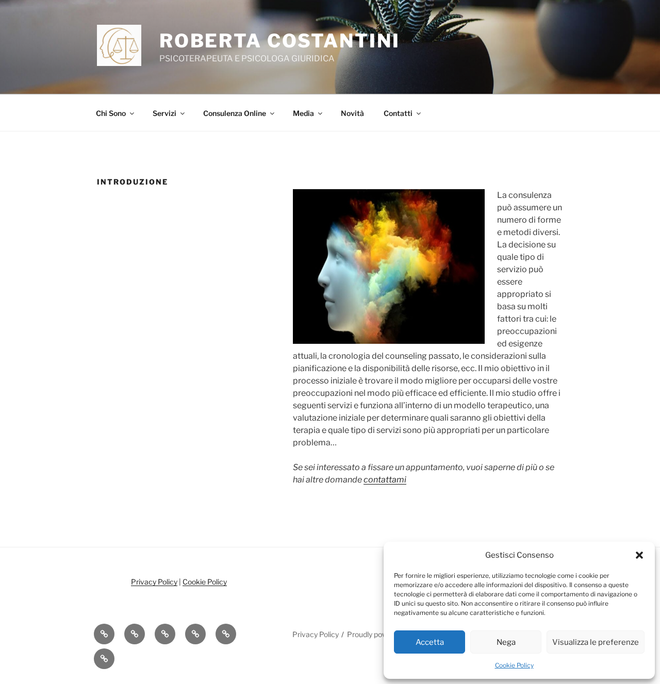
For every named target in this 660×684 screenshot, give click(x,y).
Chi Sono (111, 113)
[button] (639, 555)
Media (303, 113)
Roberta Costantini (279, 40)
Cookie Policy (514, 665)
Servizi (164, 113)
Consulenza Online (234, 113)
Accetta (430, 642)
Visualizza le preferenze (595, 642)
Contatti (398, 113)
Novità (352, 113)
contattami (385, 480)
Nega (506, 642)
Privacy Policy (154, 581)
